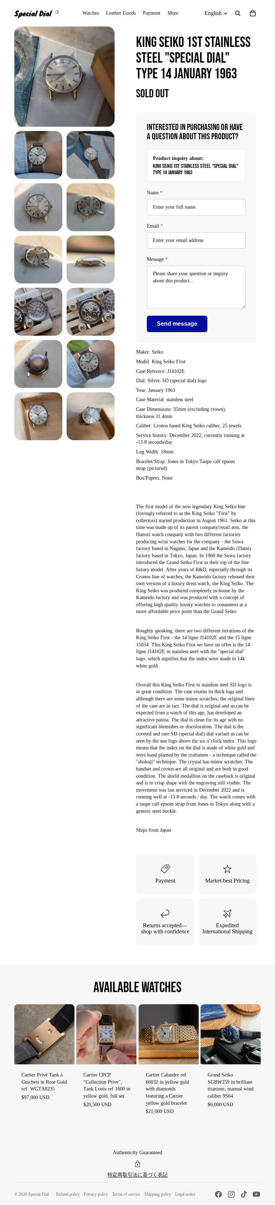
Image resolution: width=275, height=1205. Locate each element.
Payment (165, 881)
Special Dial (38, 1194)
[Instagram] (231, 1194)
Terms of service (126, 1194)
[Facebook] (218, 1194)
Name (155, 192)
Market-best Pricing (227, 881)
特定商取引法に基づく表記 (137, 1174)
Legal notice (185, 1194)
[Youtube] (256, 1194)
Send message (177, 324)
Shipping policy (157, 1194)
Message (157, 259)
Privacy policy (96, 1194)
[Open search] (238, 13)
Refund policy (68, 1194)
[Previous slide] (19, 1034)
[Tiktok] (244, 1194)
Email (155, 226)
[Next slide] (68, 1034)
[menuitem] (173, 13)
